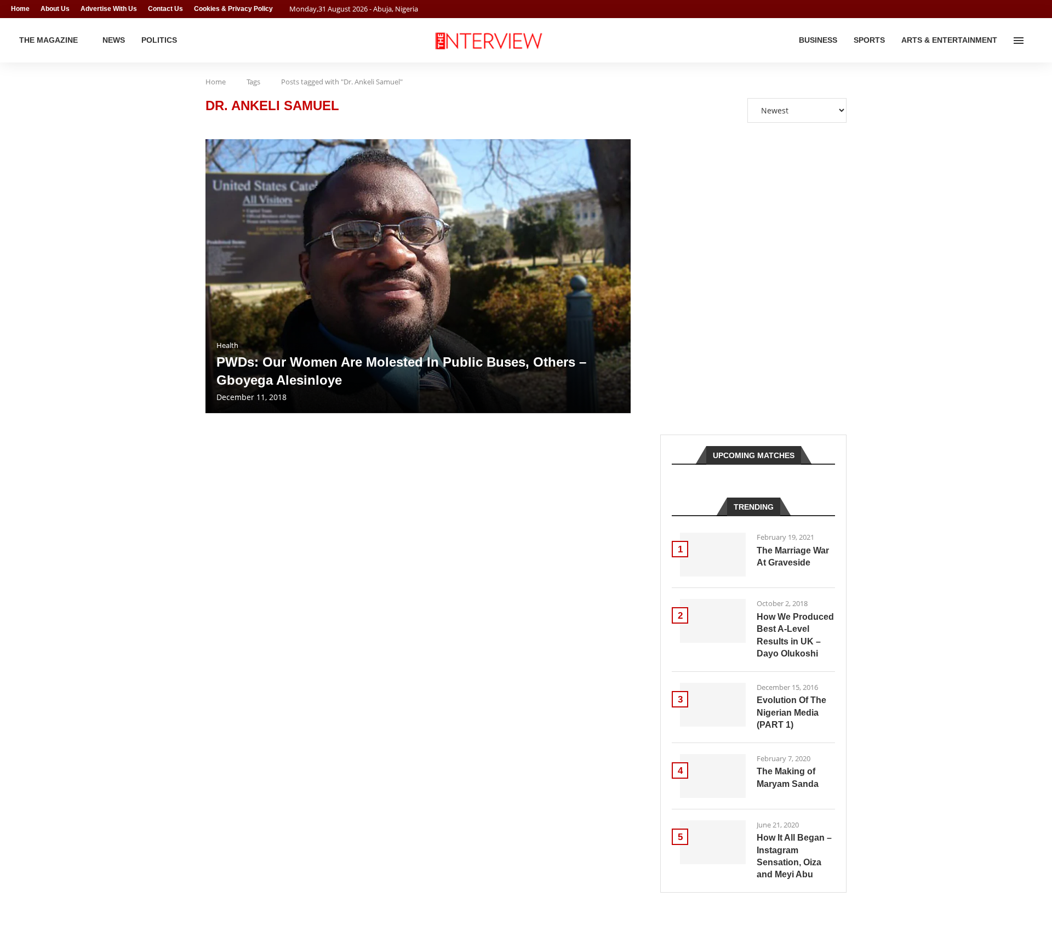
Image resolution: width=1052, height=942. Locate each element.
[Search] (1035, 40)
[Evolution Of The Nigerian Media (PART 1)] (713, 705)
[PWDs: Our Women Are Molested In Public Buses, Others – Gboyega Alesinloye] (418, 276)
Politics (159, 40)
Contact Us (165, 9)
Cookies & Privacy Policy (233, 9)
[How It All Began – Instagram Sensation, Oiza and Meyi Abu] (713, 842)
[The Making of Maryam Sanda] (713, 776)
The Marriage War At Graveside (793, 556)
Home (20, 9)
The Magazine (48, 40)
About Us (55, 9)
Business (818, 40)
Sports (869, 40)
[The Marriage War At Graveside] (713, 554)
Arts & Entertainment (949, 40)
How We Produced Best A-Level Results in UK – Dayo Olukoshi (795, 635)
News (113, 40)
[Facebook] (1017, 9)
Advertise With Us (109, 9)
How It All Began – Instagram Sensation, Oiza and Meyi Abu (794, 856)
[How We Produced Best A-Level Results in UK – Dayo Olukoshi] (713, 621)
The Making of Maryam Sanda (788, 777)
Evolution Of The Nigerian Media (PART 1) (791, 712)
